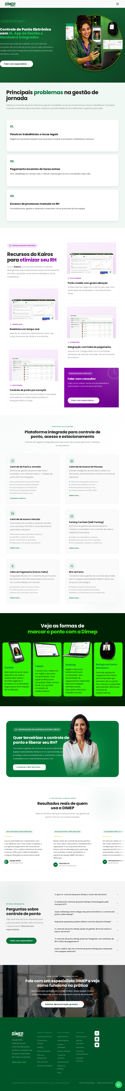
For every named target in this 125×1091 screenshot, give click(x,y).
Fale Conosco (81, 1037)
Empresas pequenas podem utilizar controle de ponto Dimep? (83, 921)
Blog (59, 1073)
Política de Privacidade (105, 1083)
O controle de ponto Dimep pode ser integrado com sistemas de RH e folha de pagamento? (84, 940)
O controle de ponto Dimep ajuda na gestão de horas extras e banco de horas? (83, 930)
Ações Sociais (63, 1062)
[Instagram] (97, 1033)
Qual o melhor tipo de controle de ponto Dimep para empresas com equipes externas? (83, 950)
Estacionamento (43, 1051)
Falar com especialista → (16, 64)
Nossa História (63, 1040)
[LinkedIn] (97, 1039)
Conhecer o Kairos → (18, 498)
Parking (40, 1047)
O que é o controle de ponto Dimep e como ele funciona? (81, 894)
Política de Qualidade (87, 1083)
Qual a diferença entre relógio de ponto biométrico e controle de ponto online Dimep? (84, 913)
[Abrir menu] (117, 3)
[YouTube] (97, 1045)
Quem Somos (62, 1037)
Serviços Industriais (44, 1066)
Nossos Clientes (63, 1051)
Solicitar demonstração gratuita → (62, 1004)
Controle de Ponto (44, 1037)
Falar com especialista (21, 941)
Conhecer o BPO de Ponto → (29, 767)
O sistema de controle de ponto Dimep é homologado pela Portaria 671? (82, 903)
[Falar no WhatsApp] (118, 1084)
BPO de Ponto (42, 1062)
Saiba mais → (74, 495)
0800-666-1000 (19, 1062)
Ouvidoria (80, 1047)
